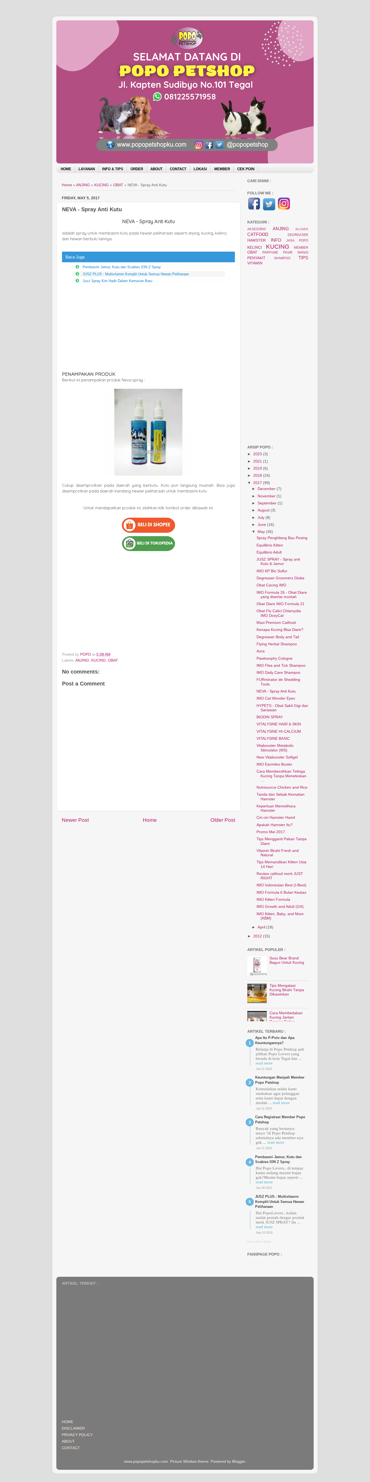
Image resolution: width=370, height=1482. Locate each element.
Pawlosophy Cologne (275, 658)
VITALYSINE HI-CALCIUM (279, 731)
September (268, 503)
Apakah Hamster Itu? (275, 825)
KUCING (98, 660)
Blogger (238, 1461)
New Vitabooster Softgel (277, 757)
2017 (258, 483)
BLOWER (302, 229)
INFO (276, 240)
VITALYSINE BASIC (273, 739)
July (261, 518)
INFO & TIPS (112, 169)
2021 (258, 461)
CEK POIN (245, 169)
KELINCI (254, 247)
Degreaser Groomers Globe (280, 578)
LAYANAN (87, 169)
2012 (258, 936)
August (264, 510)
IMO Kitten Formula (273, 900)
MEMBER (222, 169)
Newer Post (75, 820)
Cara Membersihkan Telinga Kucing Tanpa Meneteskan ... (281, 775)
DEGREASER (298, 235)
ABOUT (156, 169)
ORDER (137, 169)
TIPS (303, 257)
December (267, 489)
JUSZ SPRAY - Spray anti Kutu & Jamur (278, 561)
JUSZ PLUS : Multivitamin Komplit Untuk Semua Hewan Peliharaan (136, 274)
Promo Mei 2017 (271, 832)
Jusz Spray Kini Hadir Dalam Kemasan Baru (117, 281)
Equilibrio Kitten (270, 545)
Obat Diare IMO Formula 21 (280, 604)
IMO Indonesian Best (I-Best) (281, 885)
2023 (258, 454)
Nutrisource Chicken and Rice (282, 787)
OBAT (113, 660)
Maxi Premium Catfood (276, 623)
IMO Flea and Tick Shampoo (281, 665)
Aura (261, 651)
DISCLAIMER (73, 1428)
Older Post (222, 820)
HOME (66, 169)
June (262, 525)
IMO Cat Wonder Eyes (276, 698)
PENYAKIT (256, 258)
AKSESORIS (256, 229)
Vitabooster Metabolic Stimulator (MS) (275, 748)
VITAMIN (254, 263)
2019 (258, 468)
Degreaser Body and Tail (278, 637)
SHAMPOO (282, 258)
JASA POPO (297, 240)
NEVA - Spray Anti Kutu (276, 691)
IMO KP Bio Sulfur (272, 571)
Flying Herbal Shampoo (277, 644)
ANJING (82, 660)
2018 (258, 475)
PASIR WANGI (295, 252)
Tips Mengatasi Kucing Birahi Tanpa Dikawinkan (287, 990)
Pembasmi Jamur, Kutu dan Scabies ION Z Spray (122, 267)
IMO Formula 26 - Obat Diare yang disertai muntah (282, 594)
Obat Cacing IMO (271, 585)
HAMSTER (256, 240)
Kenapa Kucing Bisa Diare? (280, 630)
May (262, 532)
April (262, 927)
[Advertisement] (148, 327)
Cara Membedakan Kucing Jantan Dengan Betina (286, 1017)
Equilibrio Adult (269, 552)
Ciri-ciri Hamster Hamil (276, 818)
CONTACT (178, 169)
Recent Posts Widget (259, 1241)
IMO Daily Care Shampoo (278, 673)
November (267, 496)
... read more (279, 1103)
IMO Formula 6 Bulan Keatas (281, 892)
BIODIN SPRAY (270, 717)
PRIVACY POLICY (77, 1435)
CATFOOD (257, 234)
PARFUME (270, 252)
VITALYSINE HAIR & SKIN (279, 724)
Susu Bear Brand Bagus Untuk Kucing (287, 960)
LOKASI (200, 169)
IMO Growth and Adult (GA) (280, 907)
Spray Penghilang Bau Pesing (282, 538)
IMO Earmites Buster (274, 764)
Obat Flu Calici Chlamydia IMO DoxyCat (279, 613)
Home (150, 820)
